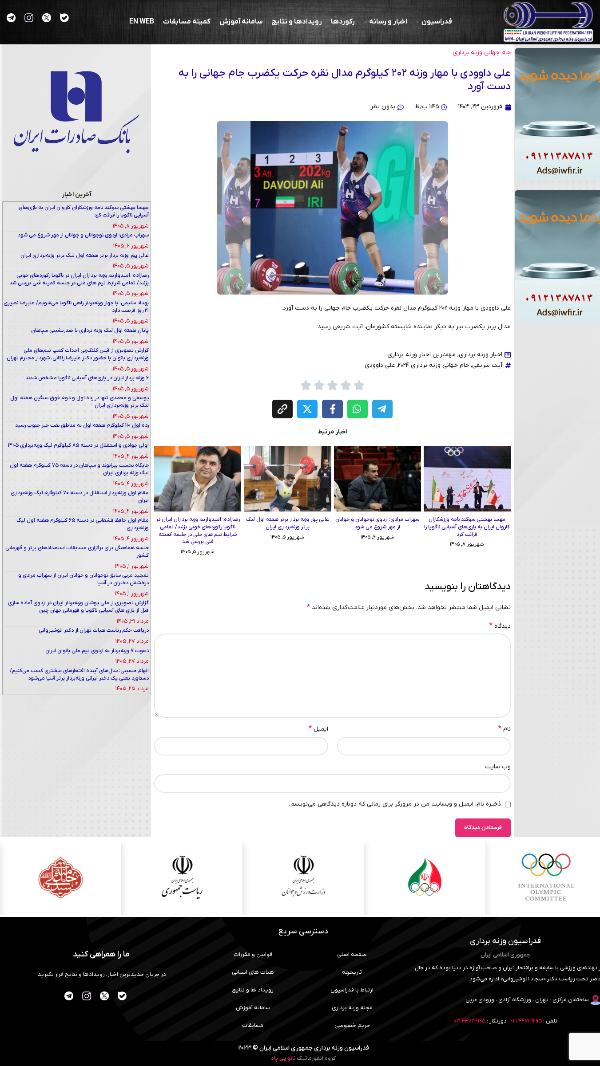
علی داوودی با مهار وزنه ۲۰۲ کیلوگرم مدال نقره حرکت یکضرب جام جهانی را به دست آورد (345, 80)
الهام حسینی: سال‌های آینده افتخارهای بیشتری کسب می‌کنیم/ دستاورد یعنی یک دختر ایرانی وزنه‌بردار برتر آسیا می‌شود (79, 674)
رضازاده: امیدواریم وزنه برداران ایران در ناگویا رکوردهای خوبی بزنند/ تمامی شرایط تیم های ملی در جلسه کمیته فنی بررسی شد (198, 530)
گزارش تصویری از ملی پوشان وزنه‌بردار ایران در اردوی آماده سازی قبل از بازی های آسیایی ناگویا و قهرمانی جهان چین (78, 606)
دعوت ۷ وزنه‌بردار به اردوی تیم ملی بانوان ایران (97, 650)
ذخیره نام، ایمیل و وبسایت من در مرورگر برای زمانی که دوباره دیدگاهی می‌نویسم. (395, 804)
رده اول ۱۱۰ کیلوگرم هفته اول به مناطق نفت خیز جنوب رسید (82, 425)
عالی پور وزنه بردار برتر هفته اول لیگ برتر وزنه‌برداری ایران (287, 523)
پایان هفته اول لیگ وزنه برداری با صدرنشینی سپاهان (90, 330)
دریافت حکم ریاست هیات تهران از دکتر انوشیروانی (94, 630)
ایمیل (318, 728)
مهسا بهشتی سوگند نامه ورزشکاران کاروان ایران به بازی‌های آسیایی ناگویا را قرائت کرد (467, 527)
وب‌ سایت (498, 767)
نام (504, 728)
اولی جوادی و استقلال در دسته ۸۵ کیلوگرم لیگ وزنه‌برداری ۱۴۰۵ (78, 445)
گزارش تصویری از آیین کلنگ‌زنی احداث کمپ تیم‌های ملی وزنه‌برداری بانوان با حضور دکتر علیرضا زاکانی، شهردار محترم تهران (78, 354)
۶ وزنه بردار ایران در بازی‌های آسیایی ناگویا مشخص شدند (87, 378)
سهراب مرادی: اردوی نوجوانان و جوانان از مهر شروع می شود (377, 523)
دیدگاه (500, 626)
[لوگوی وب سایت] (548, 22)
